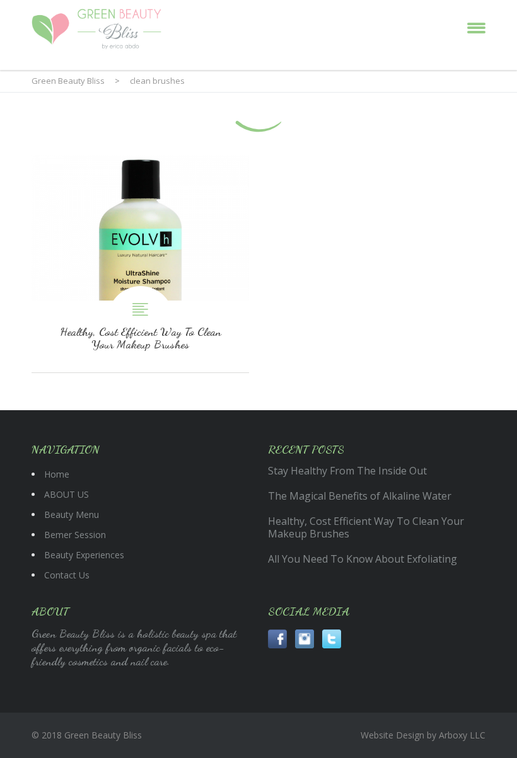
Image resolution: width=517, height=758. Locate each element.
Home (56, 474)
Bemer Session (75, 535)
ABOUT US (66, 494)
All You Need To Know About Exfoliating (362, 559)
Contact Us (67, 575)
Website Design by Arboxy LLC (423, 735)
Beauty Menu (71, 514)
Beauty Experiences (84, 555)
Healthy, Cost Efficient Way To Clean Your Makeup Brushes (140, 263)
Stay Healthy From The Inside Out (347, 471)
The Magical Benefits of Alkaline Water (359, 496)
